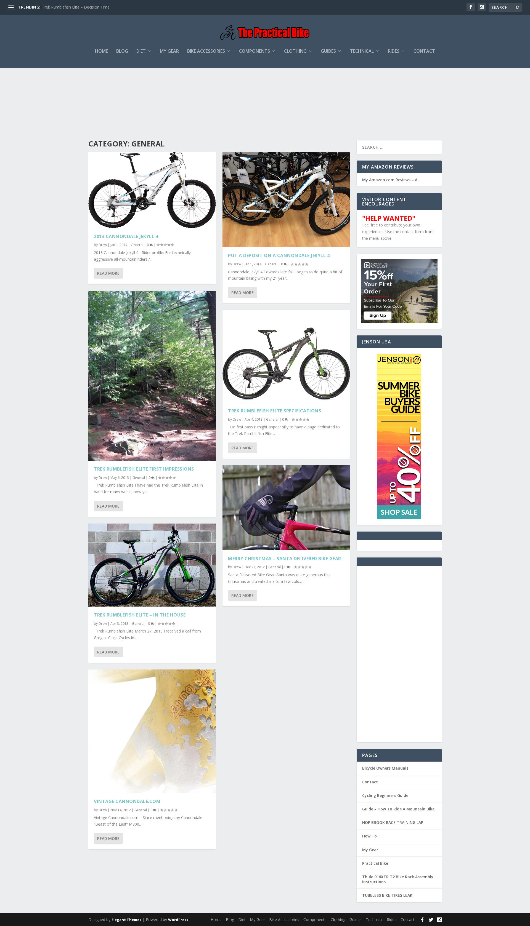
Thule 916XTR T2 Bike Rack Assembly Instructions (397, 879)
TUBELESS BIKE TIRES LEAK (387, 895)
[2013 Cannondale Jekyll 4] (152, 190)
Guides (328, 51)
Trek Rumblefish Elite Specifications (274, 411)
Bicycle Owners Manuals (385, 768)
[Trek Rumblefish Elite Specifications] (286, 356)
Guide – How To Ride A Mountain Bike (398, 809)
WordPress (178, 919)
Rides (393, 51)
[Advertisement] (265, 88)
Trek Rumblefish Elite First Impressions (144, 469)
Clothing (295, 51)
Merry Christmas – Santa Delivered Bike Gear (284, 559)
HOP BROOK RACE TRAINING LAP (392, 822)
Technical (362, 51)
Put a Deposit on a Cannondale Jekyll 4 (279, 255)
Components (254, 51)
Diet (141, 51)
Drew (103, 244)
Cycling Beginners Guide (385, 795)
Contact (424, 51)
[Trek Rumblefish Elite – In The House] (152, 565)
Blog (122, 51)
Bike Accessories (206, 51)
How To (369, 836)
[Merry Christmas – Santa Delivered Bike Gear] (286, 507)
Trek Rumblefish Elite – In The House (140, 615)
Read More (108, 273)
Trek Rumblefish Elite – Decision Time (76, 7)
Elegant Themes (126, 919)
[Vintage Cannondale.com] (152, 731)
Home (101, 51)
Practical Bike (375, 863)
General (137, 244)
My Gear (169, 51)
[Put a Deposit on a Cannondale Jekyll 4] (286, 199)
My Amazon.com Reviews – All (391, 179)
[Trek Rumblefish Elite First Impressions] (152, 376)
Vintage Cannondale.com (127, 801)
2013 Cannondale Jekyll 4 (126, 236)
